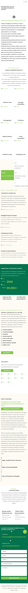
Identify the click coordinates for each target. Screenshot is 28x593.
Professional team (7, 233)
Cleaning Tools (20, 154)
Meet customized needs (9, 467)
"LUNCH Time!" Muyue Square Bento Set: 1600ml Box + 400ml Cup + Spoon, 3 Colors (20, 512)
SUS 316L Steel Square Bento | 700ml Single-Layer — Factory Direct (21, 298)
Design (4, 287)
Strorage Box (7, 120)
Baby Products (7, 136)
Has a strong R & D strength (11, 476)
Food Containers (20, 137)
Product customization (8, 251)
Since (3, 281)
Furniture (21, 120)
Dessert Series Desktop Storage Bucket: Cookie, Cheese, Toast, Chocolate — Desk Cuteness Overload (7, 512)
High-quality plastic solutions (11, 460)
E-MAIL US (4, 534)
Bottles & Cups (7, 154)
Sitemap (23, 588)
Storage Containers (20, 103)
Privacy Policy (14, 590)
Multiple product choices (9, 215)
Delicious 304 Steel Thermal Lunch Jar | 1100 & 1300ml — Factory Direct (7, 298)
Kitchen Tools (7, 102)
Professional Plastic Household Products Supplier (7, 8)
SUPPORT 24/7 (6, 543)
